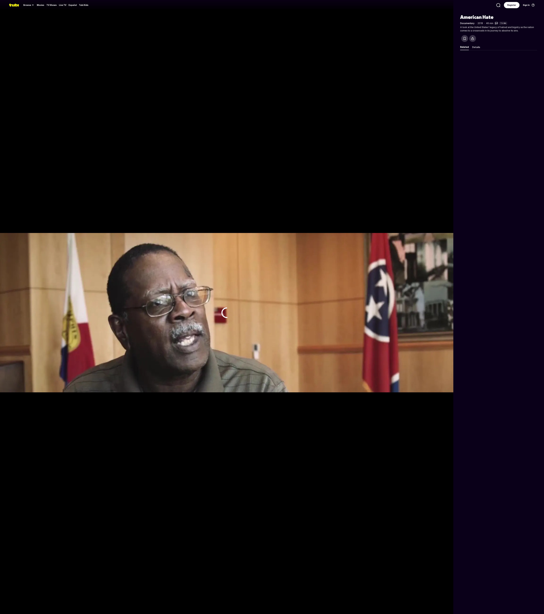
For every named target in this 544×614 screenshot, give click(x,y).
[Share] (472, 38)
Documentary (467, 23)
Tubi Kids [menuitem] (83, 5)
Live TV (62, 5)
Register (511, 5)
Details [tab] (476, 47)
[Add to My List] (464, 38)
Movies (40, 5)
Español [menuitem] (73, 5)
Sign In (526, 5)
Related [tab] (464, 47)
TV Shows (51, 5)
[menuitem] (29, 5)
